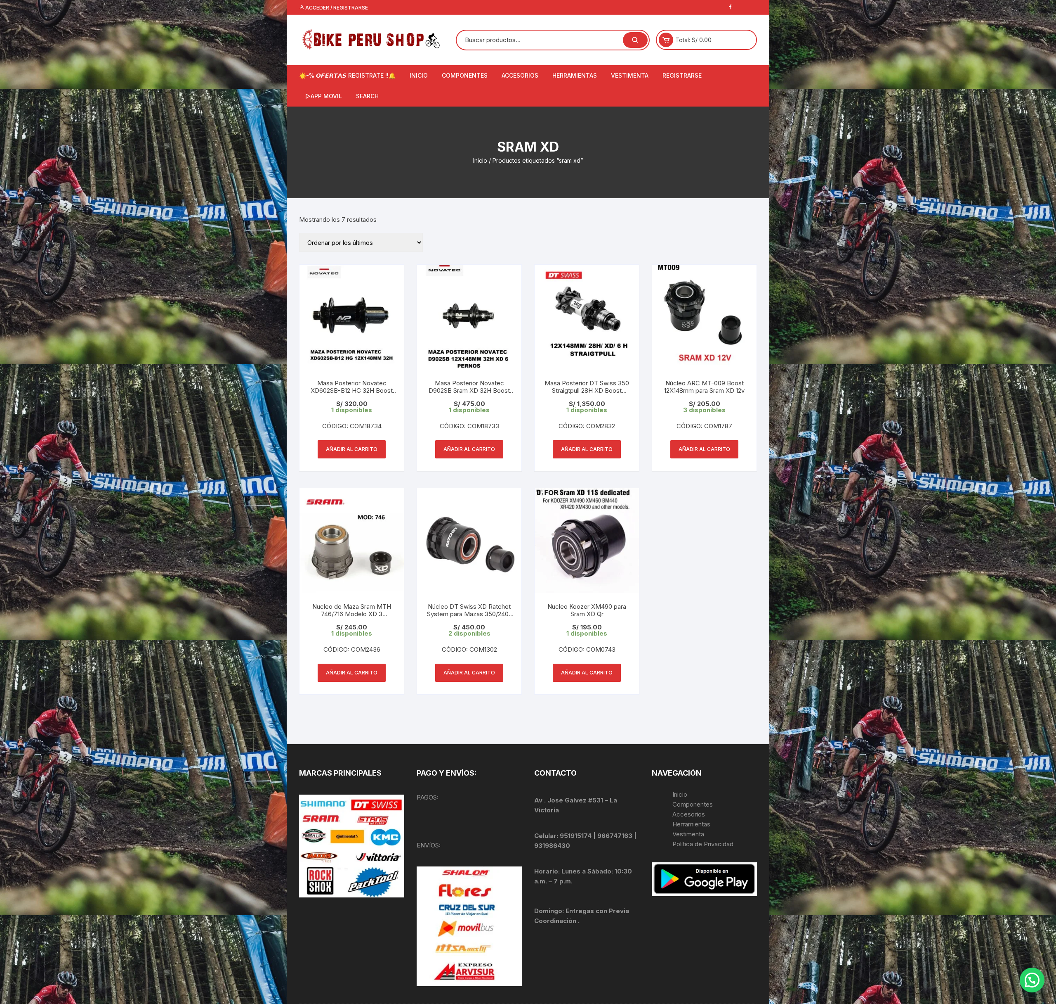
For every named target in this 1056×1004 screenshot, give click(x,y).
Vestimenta (688, 834)
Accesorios (688, 814)
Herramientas (692, 824)
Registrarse (682, 75)
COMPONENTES (465, 75)
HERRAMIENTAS (574, 75)
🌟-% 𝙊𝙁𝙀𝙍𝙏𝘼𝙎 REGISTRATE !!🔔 (347, 75)
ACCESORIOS (520, 75)
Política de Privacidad (702, 844)
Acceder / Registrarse (336, 8)
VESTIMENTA (629, 75)
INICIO (419, 75)
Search (367, 96)
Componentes (692, 804)
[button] (1032, 980)
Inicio (480, 160)
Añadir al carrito (351, 449)
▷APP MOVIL (323, 96)
